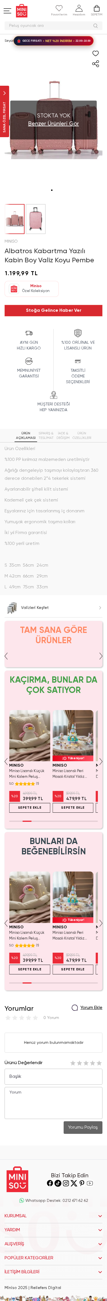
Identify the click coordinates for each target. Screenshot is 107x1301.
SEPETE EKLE (30, 808)
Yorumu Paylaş (83, 1127)
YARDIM (12, 1230)
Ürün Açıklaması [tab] (26, 436)
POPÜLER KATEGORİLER (29, 1258)
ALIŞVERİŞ (14, 1244)
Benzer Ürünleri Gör (53, 124)
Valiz (29, 41)
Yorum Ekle (91, 1008)
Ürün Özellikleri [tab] (81, 436)
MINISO (11, 241)
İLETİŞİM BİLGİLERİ (22, 1272)
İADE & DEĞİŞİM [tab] (63, 436)
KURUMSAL (16, 1216)
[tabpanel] (53, 518)
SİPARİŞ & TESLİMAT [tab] (46, 436)
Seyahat (11, 41)
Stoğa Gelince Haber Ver (53, 310)
